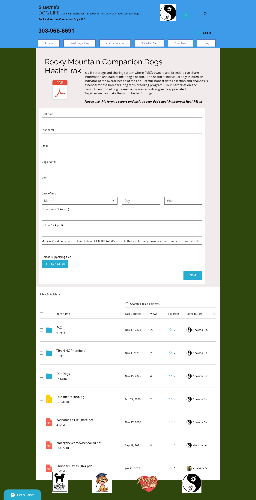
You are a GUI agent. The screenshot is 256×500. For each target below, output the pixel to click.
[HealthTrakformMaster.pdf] (60, 90)
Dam (44, 177)
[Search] (205, 14)
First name (48, 114)
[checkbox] (41, 313)
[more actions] (214, 330)
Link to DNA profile (53, 225)
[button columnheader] (214, 314)
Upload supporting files (56, 257)
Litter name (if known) (55, 209)
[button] (185, 14)
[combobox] (80, 201)
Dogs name (49, 161)
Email (45, 146)
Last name (48, 130)
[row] (128, 313)
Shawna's (49, 7)
